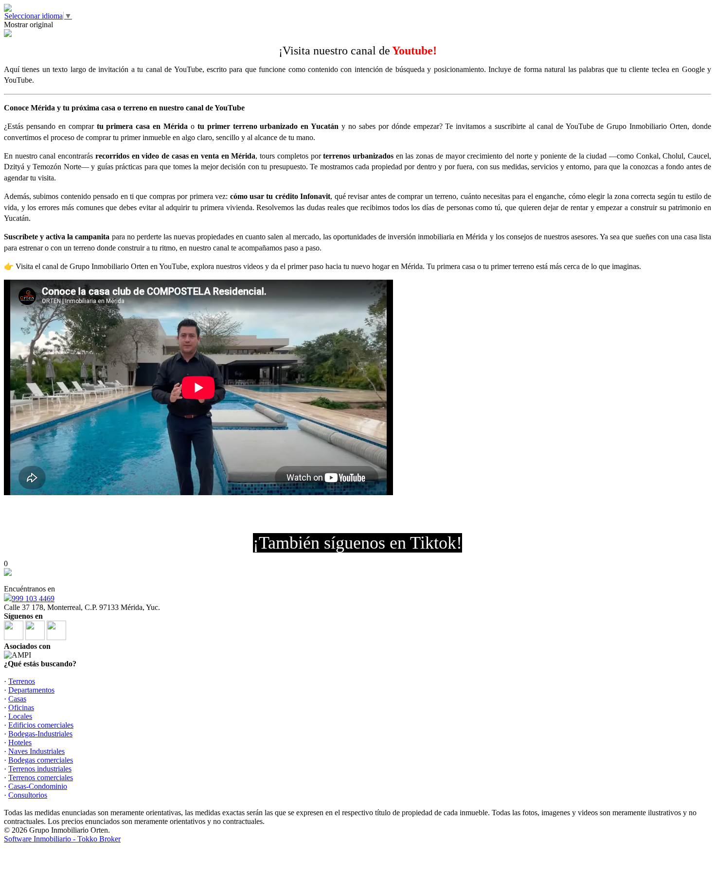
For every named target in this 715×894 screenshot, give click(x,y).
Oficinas (21, 707)
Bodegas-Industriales (40, 734)
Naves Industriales (36, 751)
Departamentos (31, 690)
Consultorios (27, 795)
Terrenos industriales (40, 769)
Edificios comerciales (40, 725)
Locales (20, 716)
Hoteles (20, 742)
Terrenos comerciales (40, 777)
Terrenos (21, 681)
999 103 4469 (33, 598)
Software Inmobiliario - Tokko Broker (62, 839)
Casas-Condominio (37, 786)
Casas (17, 699)
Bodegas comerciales (40, 760)
